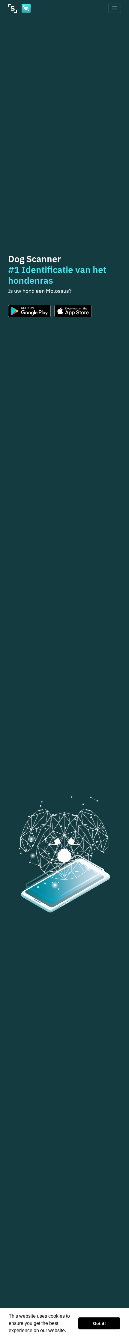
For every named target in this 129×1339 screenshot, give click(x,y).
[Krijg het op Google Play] (29, 311)
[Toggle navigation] (114, 8)
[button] (68, 1331)
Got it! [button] (99, 1323)
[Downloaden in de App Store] (73, 311)
